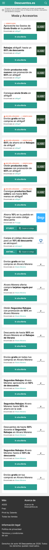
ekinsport (18, 246)
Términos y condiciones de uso (12, 534)
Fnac (4, 508)
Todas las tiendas (9, 516)
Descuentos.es (25, 3)
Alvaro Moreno (20, 267)
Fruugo (17, 223)
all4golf (18, 31)
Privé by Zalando (9, 512)
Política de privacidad (11, 529)
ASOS (4, 504)
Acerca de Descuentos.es (31, 505)
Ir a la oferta (20, 37)
